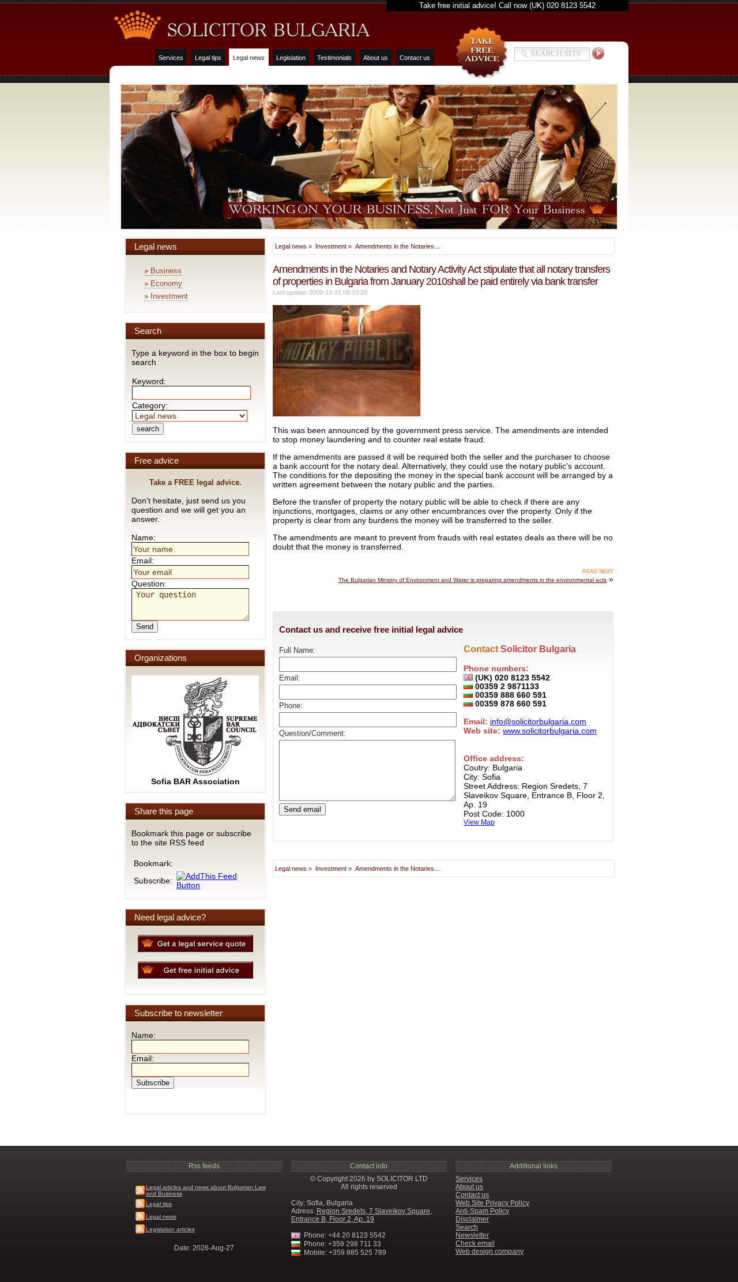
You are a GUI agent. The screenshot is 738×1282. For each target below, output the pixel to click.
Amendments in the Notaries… (397, 246)
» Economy (163, 283)
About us (375, 57)
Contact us (415, 57)
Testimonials (334, 57)
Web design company (489, 1251)
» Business (163, 270)
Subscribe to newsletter (178, 1013)
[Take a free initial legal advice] (481, 52)
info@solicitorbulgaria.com (538, 721)
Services (171, 57)
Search (147, 331)
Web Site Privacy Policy (492, 1203)
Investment (331, 246)
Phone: (291, 706)
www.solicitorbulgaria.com (550, 730)
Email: (289, 678)
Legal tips (208, 57)
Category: (150, 405)
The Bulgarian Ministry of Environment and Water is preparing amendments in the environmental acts (472, 580)
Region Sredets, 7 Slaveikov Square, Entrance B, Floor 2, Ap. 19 (361, 1215)
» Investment (166, 296)
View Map (479, 822)
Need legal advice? (170, 917)
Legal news (249, 57)
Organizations (160, 658)
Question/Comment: (312, 734)
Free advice (156, 460)
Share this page (163, 811)
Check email (475, 1243)
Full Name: (297, 650)
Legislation (291, 57)
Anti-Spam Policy (482, 1211)
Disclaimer (472, 1219)
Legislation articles (170, 1229)
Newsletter (472, 1235)
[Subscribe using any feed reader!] (216, 885)
